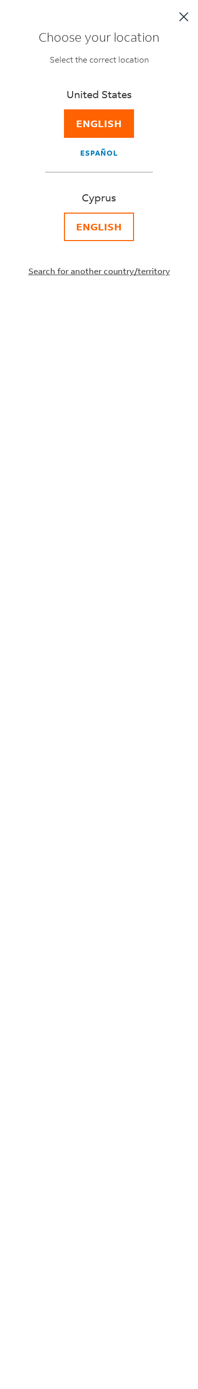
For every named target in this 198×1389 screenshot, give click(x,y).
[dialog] (99, 694)
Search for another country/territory (99, 270)
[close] (183, 16)
